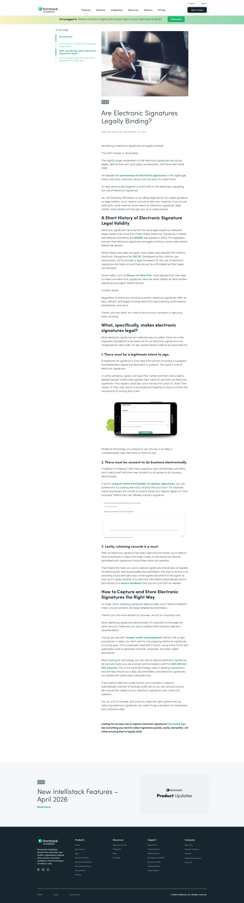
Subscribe (176, 19)
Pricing (161, 9)
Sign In (204, 3)
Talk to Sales (197, 9)
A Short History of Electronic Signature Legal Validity (78, 45)
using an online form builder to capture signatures (143, 483)
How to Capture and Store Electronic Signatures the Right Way (77, 59)
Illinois (131, 275)
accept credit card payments (144, 637)
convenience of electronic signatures (142, 175)
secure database (131, 583)
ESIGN (138, 237)
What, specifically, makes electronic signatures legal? (77, 52)
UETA (137, 256)
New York (146, 275)
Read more (44, 807)
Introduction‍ (65, 36)
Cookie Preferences (193, 858)
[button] (86, 10)
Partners (148, 9)
